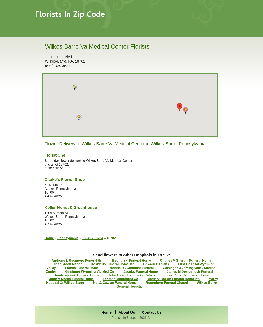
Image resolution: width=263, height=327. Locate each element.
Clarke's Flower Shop (65, 179)
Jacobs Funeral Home (140, 271)
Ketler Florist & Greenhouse (71, 207)
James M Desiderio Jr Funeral (190, 271)
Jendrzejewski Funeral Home (76, 275)
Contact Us (151, 312)
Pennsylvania (67, 238)
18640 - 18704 (92, 238)
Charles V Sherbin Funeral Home (185, 260)
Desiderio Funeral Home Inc (112, 264)
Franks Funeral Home (82, 268)
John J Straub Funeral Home (186, 275)
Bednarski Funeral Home (131, 260)
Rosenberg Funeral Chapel (167, 282)
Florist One (55, 155)
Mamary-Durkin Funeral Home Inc (173, 279)
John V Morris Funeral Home (71, 279)
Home (49, 238)
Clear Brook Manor (67, 264)
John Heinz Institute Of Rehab (131, 275)
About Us (127, 312)
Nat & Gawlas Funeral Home (115, 282)
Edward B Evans (156, 264)
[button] (185, 110)
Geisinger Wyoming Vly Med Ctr (89, 271)
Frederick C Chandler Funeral (131, 268)
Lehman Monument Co (120, 279)
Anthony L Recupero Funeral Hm (77, 260)
